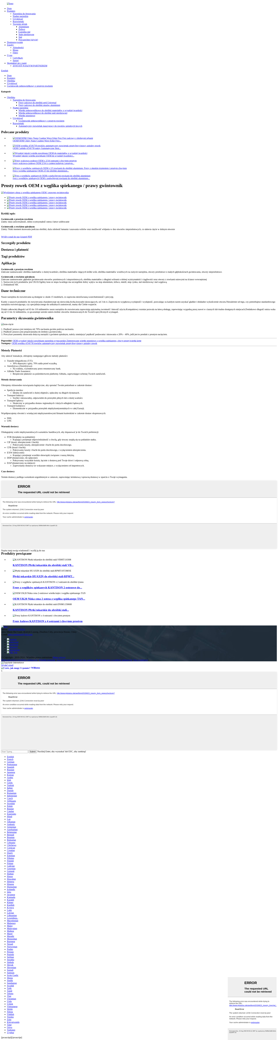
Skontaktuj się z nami (16, 63)
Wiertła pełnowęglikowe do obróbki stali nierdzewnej (43, 113)
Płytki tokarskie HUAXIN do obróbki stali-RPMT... (43, 576)
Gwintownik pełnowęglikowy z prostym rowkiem (30, 86)
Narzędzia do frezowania (24, 13)
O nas (9, 55)
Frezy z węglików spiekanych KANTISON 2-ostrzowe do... (47, 587)
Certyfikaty (18, 58)
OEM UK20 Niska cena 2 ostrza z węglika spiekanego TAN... (49, 598)
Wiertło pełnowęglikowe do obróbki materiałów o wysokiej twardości (50, 110)
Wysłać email (7, 665)
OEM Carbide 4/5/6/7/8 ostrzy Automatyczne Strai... (37, 148)
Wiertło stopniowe (27, 115)
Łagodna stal (24, 32)
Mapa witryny (59, 657)
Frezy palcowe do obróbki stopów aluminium (39, 105)
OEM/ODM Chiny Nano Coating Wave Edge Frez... (37, 141)
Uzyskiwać (18, 19)
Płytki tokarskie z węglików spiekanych (19, 660)
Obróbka (11, 81)
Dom (9, 8)
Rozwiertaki (18, 21)
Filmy (15, 52)
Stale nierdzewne (26, 34)
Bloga (15, 50)
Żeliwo (22, 29)
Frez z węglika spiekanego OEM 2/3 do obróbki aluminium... (41, 171)
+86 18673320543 (16, 629)
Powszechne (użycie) (28, 39)
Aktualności (18, 47)
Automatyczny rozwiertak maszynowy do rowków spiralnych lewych (50, 126)
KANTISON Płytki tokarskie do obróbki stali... (41, 609)
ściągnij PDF (26, 237)
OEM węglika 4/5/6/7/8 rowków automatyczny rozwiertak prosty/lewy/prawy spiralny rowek (54, 343)
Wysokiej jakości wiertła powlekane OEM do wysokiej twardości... (43, 156)
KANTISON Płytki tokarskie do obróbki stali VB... (43, 565)
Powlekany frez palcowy (83, 660)
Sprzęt (16, 60)
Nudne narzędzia (20, 16)
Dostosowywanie (15, 42)
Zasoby (10, 45)
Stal (20, 37)
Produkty (11, 11)
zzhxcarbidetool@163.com (20, 634)
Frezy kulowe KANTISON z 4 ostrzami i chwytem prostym (48, 621)
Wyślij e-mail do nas (10, 237)
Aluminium (24, 26)
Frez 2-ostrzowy (140, 660)
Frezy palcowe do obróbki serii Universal (37, 102)
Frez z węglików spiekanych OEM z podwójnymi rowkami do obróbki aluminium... (51, 178)
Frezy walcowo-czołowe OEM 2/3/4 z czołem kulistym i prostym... (43, 163)
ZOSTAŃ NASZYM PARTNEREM (30, 65)
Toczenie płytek (20, 24)
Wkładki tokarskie (47, 660)
